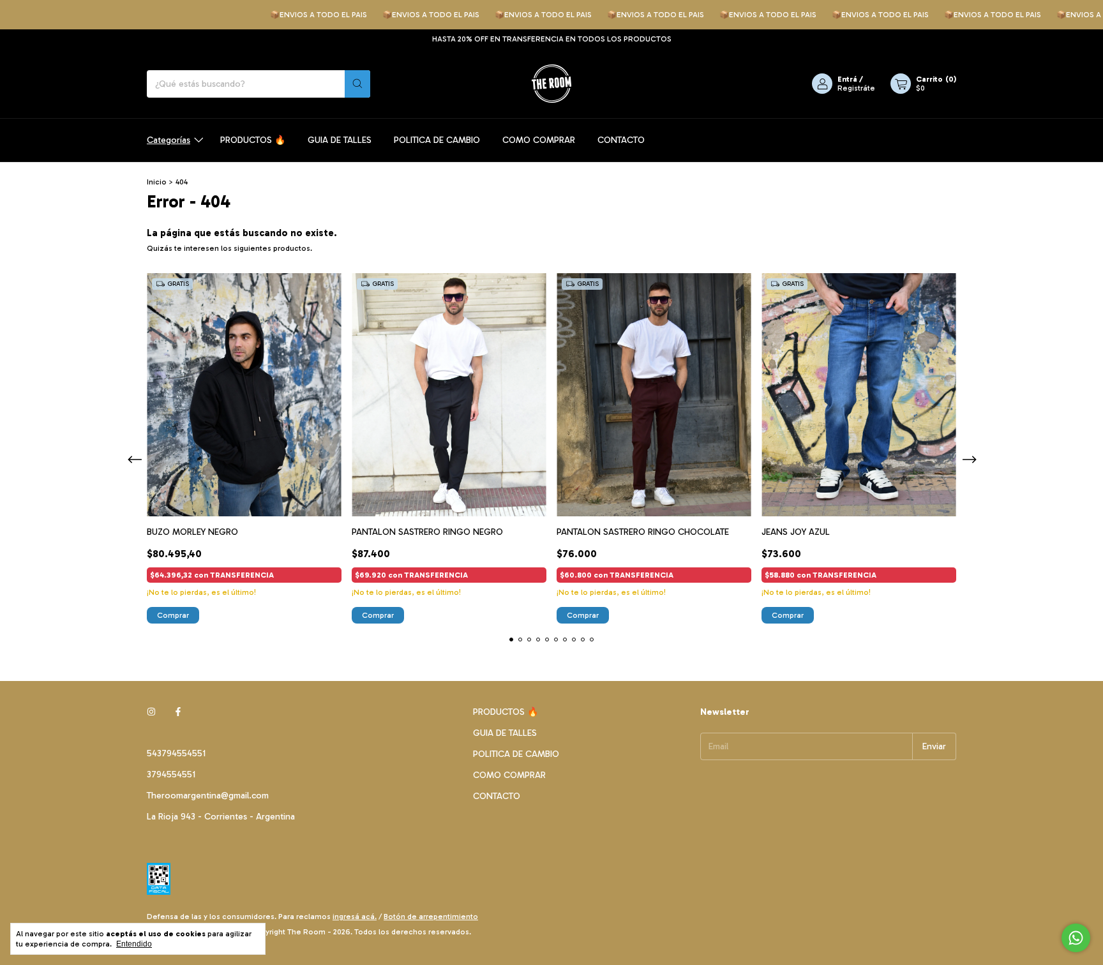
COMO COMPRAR (538, 140)
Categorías (168, 140)
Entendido (134, 943)
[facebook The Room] (178, 712)
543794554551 (176, 753)
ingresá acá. (355, 916)
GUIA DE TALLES (339, 140)
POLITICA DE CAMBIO (437, 140)
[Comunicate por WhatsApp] (1076, 938)
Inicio (157, 181)
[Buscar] (357, 84)
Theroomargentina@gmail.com (208, 795)
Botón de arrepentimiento (431, 916)
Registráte (856, 88)
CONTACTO (621, 140)
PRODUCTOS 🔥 (252, 140)
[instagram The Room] (151, 712)
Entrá (847, 79)
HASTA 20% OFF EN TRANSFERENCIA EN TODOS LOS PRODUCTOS (552, 38)
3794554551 (171, 774)
